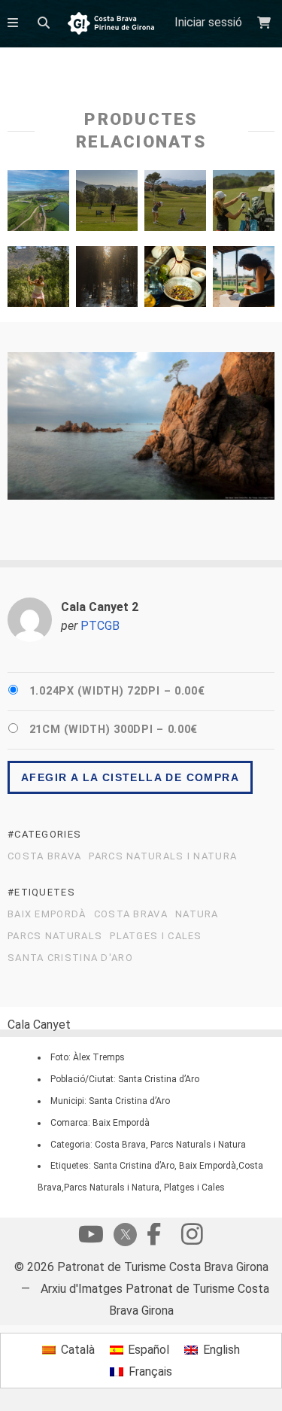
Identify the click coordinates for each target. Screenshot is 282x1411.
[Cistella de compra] (265, 23)
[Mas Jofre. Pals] (243, 280)
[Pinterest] (192, 1238)
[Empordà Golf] (38, 204)
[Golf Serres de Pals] (243, 204)
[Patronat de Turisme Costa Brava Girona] (111, 24)
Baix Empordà (47, 914)
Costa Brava (44, 856)
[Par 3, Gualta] (38, 280)
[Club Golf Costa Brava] (107, 204)
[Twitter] (123, 1236)
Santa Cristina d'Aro (70, 958)
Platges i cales (156, 936)
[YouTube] (91, 1238)
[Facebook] (154, 1238)
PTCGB (100, 626)
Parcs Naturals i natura (163, 856)
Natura (197, 914)
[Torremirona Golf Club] (175, 204)
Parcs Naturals (55, 936)
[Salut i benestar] (175, 280)
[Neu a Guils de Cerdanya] (107, 280)
